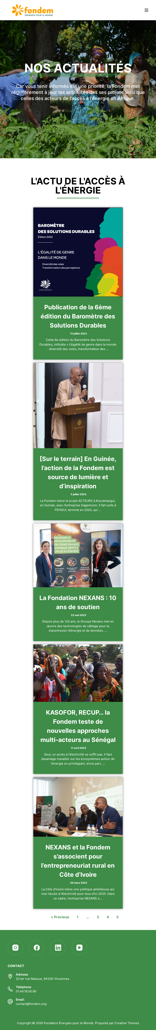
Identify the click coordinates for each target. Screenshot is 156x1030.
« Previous (60, 917)
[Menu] (146, 10)
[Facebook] (36, 947)
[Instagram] (15, 947)
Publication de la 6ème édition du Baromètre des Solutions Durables (78, 316)
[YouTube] (79, 947)
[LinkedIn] (58, 947)
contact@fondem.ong (31, 1004)
